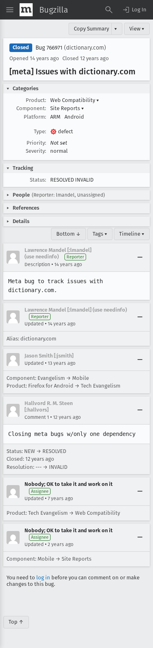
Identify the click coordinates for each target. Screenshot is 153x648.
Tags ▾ (100, 234)
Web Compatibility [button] (74, 100)
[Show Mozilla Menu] (26, 9)
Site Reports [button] (67, 108)
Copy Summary (91, 29)
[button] (134, 9)
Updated (34, 324)
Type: (40, 131)
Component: (31, 108)
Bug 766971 (48, 47)
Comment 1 (36, 417)
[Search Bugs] (108, 9)
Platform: (35, 117)
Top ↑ (16, 622)
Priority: (36, 143)
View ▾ (136, 29)
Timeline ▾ (131, 234)
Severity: (36, 151)
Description (37, 264)
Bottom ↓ (68, 234)
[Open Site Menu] (9, 9)
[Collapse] (139, 257)
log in (43, 577)
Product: (36, 100)
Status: (38, 180)
